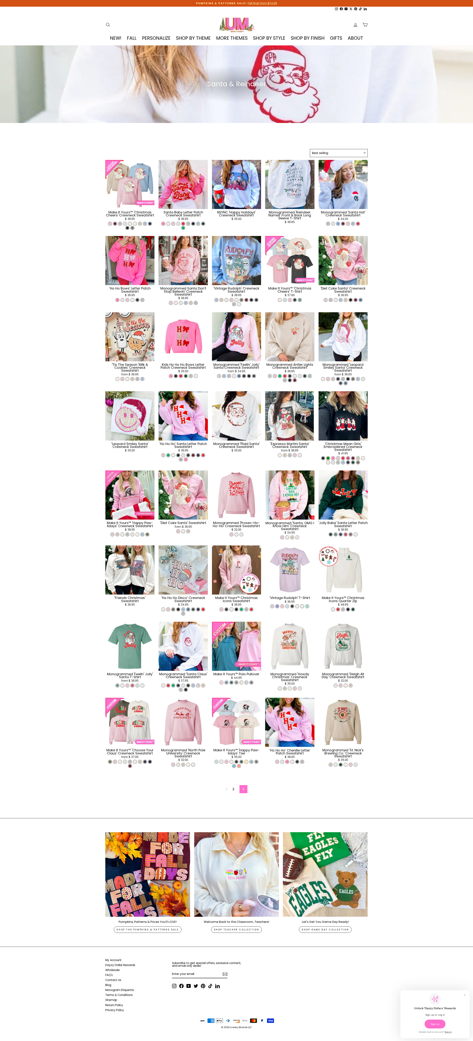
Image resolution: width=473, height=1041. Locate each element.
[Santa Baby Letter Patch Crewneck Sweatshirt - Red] (183, 223)
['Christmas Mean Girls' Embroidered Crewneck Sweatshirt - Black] (323, 458)
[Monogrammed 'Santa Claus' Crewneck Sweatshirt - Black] (186, 689)
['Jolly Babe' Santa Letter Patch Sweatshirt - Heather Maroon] (350, 534)
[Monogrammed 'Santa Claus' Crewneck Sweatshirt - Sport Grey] (181, 689)
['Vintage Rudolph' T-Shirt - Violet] (277, 606)
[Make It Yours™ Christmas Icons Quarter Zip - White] (333, 609)
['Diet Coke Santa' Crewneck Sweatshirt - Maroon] (355, 300)
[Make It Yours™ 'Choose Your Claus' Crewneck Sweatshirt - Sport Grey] (130, 761)
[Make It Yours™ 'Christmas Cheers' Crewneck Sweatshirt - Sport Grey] (120, 223)
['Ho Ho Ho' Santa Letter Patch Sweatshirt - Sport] (181, 459)
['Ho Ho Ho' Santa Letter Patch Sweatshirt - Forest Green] (188, 455)
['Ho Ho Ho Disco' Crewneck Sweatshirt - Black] (178, 609)
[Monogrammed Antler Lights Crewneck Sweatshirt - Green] (280, 376)
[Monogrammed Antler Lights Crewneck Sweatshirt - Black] (290, 380)
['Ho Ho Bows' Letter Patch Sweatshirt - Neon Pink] (117, 300)
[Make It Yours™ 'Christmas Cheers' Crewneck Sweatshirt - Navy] (150, 223)
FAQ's (109, 975)
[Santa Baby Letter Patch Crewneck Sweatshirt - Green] (183, 228)
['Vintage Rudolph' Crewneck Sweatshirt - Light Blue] (216, 300)
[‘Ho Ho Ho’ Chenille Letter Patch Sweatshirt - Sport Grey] (302, 761)
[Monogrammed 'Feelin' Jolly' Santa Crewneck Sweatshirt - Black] (249, 376)
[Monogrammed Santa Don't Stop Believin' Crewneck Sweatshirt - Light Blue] (186, 303)
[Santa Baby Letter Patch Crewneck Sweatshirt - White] (168, 223)
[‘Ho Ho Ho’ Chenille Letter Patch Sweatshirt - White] (292, 761)
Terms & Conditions (119, 995)
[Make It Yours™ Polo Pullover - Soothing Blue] (246, 682)
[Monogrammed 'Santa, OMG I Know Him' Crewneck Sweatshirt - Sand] (292, 537)
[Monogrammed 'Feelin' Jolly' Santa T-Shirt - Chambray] (137, 685)
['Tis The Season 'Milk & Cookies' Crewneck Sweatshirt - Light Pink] (122, 379)
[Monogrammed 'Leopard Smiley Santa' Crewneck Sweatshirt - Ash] (363, 379)
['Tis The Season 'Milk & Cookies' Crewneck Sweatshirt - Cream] (117, 379)
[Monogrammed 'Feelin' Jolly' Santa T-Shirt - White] (142, 685)
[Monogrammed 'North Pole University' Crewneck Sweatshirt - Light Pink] (173, 764)
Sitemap (111, 1000)
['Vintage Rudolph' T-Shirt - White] (302, 606)
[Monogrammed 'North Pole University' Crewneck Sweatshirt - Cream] (188, 764)
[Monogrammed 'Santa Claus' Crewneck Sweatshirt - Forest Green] (188, 685)
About (355, 38)
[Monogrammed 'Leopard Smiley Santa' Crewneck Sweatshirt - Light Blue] (358, 379)
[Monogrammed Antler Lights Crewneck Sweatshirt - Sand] (270, 376)
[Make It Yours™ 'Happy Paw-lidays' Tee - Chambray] (216, 761)
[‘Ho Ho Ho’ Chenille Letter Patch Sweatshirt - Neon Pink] (287, 761)
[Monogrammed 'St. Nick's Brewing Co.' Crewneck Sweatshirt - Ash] (355, 764)
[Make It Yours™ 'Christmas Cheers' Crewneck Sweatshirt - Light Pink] (110, 223)
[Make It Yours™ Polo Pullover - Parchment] (241, 682)
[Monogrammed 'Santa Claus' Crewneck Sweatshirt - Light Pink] (198, 685)
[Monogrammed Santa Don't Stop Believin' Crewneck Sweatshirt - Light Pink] (171, 303)
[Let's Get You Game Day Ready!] (325, 874)
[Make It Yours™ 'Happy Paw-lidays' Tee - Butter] (246, 761)
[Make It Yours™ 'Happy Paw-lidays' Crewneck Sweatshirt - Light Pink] (112, 534)
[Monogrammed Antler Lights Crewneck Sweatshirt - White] (295, 376)
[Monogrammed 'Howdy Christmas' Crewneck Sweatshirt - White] (280, 688)
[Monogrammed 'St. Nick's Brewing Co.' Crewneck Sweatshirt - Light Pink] (350, 764)
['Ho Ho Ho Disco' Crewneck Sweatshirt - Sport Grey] (183, 613)
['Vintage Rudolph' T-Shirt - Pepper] (292, 606)
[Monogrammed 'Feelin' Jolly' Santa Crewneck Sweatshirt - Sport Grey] (229, 376)
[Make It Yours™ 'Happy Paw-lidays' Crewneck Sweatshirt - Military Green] (147, 534)
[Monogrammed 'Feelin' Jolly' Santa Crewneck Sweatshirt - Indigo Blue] (239, 376)
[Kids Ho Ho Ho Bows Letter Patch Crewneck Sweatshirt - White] (196, 376)
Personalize (156, 38)
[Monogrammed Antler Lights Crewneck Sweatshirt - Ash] (300, 376)
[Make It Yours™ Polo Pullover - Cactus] (231, 682)
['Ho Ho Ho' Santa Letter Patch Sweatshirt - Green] (168, 455)
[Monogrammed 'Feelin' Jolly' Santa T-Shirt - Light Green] (117, 685)
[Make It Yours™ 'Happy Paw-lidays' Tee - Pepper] (236, 761)
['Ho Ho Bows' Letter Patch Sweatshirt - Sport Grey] (142, 300)
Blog (108, 985)
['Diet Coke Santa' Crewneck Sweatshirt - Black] (350, 300)
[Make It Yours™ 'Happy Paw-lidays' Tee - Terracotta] (239, 766)
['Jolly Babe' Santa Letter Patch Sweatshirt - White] (355, 534)
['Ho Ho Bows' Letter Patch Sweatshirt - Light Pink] (127, 300)
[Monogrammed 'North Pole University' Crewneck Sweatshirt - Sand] (183, 764)
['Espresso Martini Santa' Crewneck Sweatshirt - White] (300, 455)
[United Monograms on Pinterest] (203, 986)
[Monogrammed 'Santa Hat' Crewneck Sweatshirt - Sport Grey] (328, 223)
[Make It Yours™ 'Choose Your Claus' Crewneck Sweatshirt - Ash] (125, 761)
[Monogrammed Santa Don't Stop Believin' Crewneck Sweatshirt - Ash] (181, 303)
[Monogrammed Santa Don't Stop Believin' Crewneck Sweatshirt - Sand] (191, 303)
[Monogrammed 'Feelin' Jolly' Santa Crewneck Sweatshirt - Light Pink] (219, 376)
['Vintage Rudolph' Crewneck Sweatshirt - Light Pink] (231, 300)
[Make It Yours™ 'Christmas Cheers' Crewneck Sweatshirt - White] (130, 223)
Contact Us (113, 980)
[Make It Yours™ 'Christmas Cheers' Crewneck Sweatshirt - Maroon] (115, 223)
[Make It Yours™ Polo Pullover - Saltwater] (226, 682)
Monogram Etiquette (119, 990)
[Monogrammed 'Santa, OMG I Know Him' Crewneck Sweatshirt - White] (287, 537)
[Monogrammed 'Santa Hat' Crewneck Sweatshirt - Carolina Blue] (338, 223)
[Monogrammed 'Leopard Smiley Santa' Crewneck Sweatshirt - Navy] (338, 379)
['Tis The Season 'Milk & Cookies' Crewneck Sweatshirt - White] (127, 379)
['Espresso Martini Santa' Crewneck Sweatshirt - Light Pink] (295, 455)
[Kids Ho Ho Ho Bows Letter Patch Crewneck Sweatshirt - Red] (181, 376)
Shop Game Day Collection (325, 929)
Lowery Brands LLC (241, 1027)
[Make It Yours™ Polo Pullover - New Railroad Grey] (251, 682)
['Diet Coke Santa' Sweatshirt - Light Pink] (178, 531)
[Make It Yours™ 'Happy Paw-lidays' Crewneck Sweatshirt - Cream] (137, 534)
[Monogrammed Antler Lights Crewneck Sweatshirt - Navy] (290, 376)
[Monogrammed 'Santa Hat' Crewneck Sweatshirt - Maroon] (343, 223)
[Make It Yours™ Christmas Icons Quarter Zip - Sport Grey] (343, 609)
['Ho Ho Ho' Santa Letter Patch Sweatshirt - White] (173, 455)
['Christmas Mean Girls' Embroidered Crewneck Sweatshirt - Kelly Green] (328, 458)
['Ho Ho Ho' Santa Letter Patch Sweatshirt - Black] (178, 455)
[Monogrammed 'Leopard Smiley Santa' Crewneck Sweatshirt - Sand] (333, 379)
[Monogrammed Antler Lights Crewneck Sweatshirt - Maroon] (295, 380)
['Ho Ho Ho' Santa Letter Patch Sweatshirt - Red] (203, 455)
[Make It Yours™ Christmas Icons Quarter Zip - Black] (348, 609)
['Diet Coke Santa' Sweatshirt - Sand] (188, 531)
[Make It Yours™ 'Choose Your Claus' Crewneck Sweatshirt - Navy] (145, 761)
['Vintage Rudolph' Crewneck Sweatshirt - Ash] (226, 300)
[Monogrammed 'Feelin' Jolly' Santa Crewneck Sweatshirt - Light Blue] (224, 376)
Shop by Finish (307, 38)
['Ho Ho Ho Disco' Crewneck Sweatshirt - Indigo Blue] (188, 609)
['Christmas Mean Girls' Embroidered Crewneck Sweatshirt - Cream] (363, 458)
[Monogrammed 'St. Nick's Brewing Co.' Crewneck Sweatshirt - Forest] (340, 764)
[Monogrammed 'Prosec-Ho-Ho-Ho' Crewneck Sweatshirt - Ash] (241, 534)
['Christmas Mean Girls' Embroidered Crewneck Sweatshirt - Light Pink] (338, 458)
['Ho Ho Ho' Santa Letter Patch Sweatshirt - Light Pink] (163, 455)
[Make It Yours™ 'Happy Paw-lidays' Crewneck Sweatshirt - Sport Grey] (127, 534)
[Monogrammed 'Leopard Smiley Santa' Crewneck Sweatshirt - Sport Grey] (343, 379)
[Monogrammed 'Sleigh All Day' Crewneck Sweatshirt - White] (345, 685)
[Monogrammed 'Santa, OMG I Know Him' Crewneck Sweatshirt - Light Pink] (282, 537)
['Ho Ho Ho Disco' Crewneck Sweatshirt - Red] (203, 609)
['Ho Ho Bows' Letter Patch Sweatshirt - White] (132, 300)
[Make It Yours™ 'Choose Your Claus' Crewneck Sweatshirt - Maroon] (130, 766)
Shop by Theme (193, 38)
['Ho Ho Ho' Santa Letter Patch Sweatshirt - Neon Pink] (186, 459)
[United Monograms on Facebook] (181, 986)
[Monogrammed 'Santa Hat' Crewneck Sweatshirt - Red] (358, 223)
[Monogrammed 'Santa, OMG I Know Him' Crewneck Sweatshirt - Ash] (297, 537)
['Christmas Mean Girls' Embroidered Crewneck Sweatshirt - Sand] (358, 458)
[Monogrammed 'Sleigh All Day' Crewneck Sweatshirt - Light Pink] (340, 685)
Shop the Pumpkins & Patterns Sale (148, 929)
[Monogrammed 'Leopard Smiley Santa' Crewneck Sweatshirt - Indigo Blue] (345, 383)
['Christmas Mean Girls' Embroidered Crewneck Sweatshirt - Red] (343, 458)
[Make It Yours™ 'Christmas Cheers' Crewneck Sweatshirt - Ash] (125, 223)
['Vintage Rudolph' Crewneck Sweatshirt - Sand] (221, 300)
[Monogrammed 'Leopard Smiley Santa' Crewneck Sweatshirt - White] (323, 379)
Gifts (336, 38)
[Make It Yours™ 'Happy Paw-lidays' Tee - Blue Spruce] (241, 761)
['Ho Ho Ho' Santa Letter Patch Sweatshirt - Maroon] (193, 455)
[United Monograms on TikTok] (210, 986)
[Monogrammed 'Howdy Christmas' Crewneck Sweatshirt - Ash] (300, 688)
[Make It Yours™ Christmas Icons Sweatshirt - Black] (236, 609)
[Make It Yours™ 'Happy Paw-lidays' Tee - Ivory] (231, 761)
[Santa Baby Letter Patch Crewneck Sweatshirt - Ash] (178, 223)
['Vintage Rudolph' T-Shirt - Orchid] (272, 606)
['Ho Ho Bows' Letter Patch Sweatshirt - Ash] (122, 300)
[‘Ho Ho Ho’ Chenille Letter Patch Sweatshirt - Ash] (282, 761)
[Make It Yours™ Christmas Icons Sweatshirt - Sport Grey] (246, 609)
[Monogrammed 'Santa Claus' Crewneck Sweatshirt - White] (163, 685)
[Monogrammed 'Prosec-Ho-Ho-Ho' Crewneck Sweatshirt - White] (236, 534)
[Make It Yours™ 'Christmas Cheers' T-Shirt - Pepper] (295, 300)
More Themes (232, 38)
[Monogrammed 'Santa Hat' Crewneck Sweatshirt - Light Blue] (353, 223)
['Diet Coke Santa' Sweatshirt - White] (183, 531)
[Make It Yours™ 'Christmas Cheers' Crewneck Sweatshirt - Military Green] (132, 228)
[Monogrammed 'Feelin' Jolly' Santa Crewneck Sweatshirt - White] (234, 376)
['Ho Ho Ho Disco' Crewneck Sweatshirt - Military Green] (173, 609)
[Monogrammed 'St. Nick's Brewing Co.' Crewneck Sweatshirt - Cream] (345, 764)
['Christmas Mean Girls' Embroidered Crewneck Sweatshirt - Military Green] (358, 462)
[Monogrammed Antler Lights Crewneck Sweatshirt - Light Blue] (310, 376)
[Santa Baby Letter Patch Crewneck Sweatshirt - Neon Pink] (163, 223)
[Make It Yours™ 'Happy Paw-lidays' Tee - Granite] (256, 761)
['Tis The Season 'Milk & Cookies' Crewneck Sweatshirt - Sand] (132, 379)
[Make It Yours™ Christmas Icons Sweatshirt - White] (231, 609)
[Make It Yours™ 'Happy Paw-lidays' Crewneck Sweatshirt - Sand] (117, 534)
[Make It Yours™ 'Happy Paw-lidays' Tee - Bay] (251, 761)
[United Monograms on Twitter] (196, 986)
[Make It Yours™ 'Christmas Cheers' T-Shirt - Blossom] (290, 300)
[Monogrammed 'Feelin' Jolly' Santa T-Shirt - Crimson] (132, 685)
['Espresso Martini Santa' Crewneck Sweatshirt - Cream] (280, 455)
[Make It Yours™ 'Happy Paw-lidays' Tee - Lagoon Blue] (234, 766)
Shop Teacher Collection (236, 929)
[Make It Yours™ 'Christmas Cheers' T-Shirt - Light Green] (300, 300)
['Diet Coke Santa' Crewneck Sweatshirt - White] (335, 300)
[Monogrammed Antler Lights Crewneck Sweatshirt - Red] (285, 376)
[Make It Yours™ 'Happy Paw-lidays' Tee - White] (221, 761)
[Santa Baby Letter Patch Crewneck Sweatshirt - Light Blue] (198, 223)
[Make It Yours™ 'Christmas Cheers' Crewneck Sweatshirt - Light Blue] (145, 223)
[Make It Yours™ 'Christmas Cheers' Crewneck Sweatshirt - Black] (127, 228)
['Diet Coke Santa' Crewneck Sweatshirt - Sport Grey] (330, 300)
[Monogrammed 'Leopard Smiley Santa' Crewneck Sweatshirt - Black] (348, 379)
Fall (132, 38)
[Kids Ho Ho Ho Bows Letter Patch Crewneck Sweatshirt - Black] (176, 376)
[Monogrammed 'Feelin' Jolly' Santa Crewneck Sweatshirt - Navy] (244, 376)
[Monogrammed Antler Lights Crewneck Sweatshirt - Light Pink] (275, 376)
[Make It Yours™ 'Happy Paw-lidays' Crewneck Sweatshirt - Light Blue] (142, 534)
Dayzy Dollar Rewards (120, 965)
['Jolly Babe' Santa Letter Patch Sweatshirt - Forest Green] (330, 534)
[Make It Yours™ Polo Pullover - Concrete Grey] (236, 682)
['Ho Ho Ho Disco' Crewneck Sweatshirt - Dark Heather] (193, 609)
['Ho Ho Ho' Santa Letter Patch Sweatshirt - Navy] (198, 455)
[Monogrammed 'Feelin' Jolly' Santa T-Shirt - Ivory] (122, 685)
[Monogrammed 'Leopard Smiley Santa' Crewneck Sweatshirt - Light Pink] (328, 379)
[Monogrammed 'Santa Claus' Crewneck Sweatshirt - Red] (168, 685)
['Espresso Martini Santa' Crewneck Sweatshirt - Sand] (285, 455)
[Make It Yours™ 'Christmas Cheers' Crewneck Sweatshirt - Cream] (135, 223)
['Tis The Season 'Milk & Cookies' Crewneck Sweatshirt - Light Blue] (142, 379)
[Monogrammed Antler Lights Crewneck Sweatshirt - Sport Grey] (285, 380)
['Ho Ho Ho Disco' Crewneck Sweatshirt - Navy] (198, 609)
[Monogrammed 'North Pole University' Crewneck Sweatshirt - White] (193, 764)
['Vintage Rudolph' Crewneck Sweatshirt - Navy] (256, 300)
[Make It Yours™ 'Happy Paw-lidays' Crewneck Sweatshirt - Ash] (132, 534)
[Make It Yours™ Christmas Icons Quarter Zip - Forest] (353, 609)
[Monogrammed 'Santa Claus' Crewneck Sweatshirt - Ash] (183, 685)
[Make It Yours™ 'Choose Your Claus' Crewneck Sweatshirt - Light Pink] (115, 761)
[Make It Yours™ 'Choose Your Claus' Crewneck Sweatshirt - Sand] (140, 761)
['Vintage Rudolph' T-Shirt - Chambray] (287, 606)
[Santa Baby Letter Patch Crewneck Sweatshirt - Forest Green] (203, 223)
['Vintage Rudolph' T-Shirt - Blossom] (282, 606)
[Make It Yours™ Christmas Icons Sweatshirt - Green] (241, 609)
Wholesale (112, 970)
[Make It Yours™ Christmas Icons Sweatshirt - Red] (251, 609)
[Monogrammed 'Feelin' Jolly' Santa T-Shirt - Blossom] (127, 685)
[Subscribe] (225, 974)
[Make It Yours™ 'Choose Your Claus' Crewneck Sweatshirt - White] (135, 761)
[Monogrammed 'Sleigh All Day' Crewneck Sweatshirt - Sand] (350, 685)
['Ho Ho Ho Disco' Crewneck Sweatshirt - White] (163, 609)
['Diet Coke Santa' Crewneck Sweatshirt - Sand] (345, 300)
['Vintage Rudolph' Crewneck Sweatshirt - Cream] (239, 304)
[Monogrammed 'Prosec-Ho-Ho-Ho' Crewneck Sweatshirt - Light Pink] (231, 534)
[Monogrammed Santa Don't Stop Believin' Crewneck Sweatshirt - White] (176, 303)
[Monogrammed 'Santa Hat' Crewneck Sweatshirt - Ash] (333, 223)
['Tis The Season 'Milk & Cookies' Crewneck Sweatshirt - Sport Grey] (137, 379)
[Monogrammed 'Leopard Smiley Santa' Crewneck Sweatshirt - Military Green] (353, 379)
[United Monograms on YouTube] (188, 986)
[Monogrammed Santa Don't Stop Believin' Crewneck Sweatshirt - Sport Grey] (196, 303)
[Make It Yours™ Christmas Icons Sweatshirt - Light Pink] (221, 609)
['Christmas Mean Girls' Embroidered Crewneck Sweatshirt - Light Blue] (343, 462)
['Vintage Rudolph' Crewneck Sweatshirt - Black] (251, 300)
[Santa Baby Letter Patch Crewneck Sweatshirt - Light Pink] (173, 223)
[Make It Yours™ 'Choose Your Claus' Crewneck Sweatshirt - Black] (150, 761)
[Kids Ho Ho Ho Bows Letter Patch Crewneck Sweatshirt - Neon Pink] (171, 376)
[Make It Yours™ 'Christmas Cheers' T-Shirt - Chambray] (285, 300)
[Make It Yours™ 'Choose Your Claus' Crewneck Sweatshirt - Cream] (120, 761)
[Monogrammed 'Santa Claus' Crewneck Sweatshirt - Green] (173, 685)
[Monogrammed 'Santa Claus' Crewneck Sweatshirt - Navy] (178, 685)
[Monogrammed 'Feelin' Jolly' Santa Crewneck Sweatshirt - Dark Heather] (254, 376)
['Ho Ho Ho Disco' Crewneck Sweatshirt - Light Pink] (168, 609)
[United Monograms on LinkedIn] (217, 986)
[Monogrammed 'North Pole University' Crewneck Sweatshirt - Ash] (178, 764)
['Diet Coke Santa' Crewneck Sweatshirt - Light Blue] (340, 300)
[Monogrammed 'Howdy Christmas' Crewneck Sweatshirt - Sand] (285, 688)
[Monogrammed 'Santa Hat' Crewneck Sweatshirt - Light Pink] (348, 223)
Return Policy (114, 1005)
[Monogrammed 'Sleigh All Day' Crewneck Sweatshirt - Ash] (335, 685)
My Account (113, 960)
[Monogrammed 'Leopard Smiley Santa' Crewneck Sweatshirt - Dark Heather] (340, 383)
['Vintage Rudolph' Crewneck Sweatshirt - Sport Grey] (234, 304)
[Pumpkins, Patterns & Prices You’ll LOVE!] (147, 874)
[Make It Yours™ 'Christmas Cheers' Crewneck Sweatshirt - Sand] (140, 223)
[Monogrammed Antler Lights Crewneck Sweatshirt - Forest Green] (305, 376)
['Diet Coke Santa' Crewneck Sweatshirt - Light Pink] (325, 300)
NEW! (115, 38)
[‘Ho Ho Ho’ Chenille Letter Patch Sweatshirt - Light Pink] (277, 761)
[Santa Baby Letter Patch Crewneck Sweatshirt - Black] (193, 223)
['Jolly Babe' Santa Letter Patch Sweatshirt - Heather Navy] (340, 534)
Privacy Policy (114, 1010)
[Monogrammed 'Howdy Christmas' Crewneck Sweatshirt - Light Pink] (295, 688)
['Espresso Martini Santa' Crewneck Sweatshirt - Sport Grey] (290, 455)
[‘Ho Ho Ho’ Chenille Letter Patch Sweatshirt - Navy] (297, 761)
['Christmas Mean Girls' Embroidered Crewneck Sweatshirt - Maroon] (353, 458)
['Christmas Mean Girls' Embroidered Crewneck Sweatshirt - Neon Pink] (333, 458)
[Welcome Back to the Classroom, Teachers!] (236, 874)
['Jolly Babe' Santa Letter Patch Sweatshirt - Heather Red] (345, 534)
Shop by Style (269, 38)
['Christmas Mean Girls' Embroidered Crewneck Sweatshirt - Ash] (333, 462)
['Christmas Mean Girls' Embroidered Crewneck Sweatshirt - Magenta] (348, 458)
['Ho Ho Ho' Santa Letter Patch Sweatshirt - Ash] (183, 455)
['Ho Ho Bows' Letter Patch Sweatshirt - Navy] (137, 300)
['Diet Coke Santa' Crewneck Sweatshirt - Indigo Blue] (360, 300)
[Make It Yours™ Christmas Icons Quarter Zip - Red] (338, 609)
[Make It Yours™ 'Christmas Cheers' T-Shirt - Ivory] (280, 300)
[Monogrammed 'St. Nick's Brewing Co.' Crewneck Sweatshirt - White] (335, 764)
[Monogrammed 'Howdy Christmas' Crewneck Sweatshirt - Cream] (290, 688)
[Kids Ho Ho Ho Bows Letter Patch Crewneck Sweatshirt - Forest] (186, 376)
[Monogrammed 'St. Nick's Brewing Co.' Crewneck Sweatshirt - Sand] (330, 764)
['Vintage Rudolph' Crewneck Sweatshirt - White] (236, 300)
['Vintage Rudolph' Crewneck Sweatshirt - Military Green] (241, 300)
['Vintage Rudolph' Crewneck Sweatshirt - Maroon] (246, 300)
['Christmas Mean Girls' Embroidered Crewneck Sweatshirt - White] (328, 462)
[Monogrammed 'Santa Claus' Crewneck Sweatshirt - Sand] (203, 685)
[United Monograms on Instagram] (174, 986)
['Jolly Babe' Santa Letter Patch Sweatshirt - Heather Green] (335, 534)
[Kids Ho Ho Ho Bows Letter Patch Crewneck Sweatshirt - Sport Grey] (191, 376)
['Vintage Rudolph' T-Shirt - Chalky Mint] (307, 606)
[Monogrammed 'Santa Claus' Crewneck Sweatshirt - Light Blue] (193, 685)
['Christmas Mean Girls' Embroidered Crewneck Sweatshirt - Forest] (353, 462)
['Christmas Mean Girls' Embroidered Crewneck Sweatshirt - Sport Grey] (338, 462)
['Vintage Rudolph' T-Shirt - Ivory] (297, 606)
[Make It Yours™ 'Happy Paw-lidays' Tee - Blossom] (226, 761)
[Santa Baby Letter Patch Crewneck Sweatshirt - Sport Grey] (188, 223)
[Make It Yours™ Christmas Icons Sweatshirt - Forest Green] (226, 609)
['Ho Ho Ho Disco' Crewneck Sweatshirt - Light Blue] (183, 609)
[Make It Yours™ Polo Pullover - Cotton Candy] (221, 682)
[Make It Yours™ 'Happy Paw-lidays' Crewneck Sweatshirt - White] (122, 534)
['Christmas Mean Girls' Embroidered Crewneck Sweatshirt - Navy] (348, 462)
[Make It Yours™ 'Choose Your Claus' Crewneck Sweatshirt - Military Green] (110, 761)
